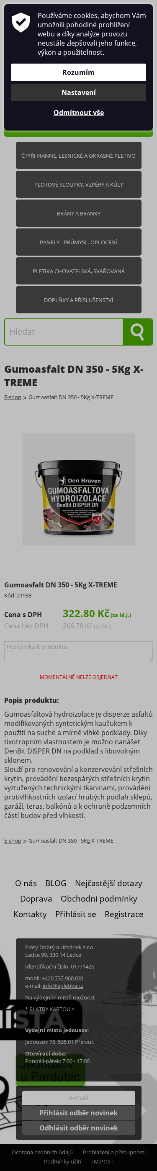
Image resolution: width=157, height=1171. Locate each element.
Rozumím (78, 72)
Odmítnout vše (79, 112)
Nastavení (79, 92)
